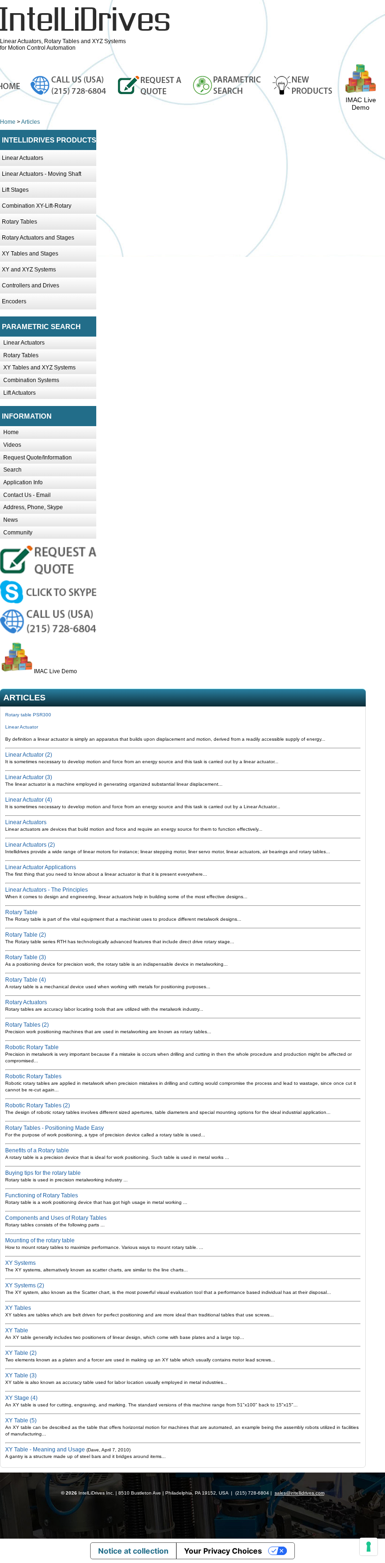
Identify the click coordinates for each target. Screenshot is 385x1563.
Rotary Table (21, 912)
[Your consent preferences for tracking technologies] (368, 1546)
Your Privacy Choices (223, 1550)
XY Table (16, 1330)
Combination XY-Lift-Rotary (36, 206)
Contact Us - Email (27, 495)
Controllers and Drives (30, 285)
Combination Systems (31, 380)
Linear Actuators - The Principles (46, 890)
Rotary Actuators (26, 1002)
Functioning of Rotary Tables (41, 1195)
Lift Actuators (19, 393)
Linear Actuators (22, 158)
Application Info (23, 482)
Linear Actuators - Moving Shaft (41, 174)
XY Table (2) (21, 1353)
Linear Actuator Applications (40, 867)
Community (17, 532)
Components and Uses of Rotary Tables (56, 1218)
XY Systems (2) (24, 1285)
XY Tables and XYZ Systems (39, 367)
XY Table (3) (21, 1375)
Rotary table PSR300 (28, 714)
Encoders (14, 301)
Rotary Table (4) (25, 980)
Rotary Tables (19, 221)
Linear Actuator (21, 726)
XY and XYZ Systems (29, 269)
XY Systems (20, 1263)
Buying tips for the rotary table (43, 1173)
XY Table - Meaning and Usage (45, 1449)
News (10, 520)
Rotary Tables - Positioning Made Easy (54, 1128)
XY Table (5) (21, 1420)
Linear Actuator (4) (28, 800)
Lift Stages (15, 190)
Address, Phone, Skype (33, 507)
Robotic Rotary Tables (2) (37, 1105)
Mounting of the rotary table (40, 1240)
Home (7, 122)
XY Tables (18, 1308)
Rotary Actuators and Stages (38, 237)
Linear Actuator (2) (28, 754)
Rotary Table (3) (25, 957)
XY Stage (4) (21, 1398)
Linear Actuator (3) (28, 777)
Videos (12, 445)
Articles (30, 122)
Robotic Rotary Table (32, 1047)
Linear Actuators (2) (30, 845)
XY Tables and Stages (30, 253)
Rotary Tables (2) (27, 1025)
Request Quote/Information (37, 457)
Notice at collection (133, 1550)
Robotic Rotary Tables (33, 1076)
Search (12, 469)
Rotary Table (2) (25, 935)
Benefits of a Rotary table (37, 1150)
